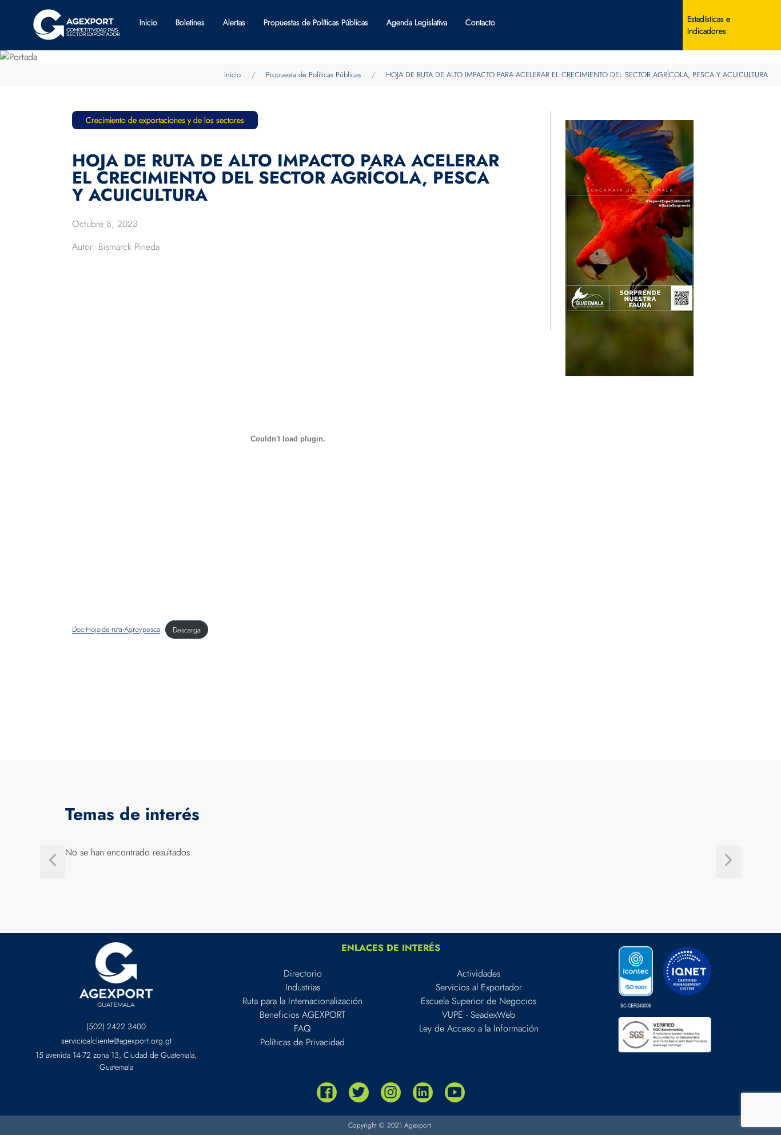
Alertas (234, 22)
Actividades (478, 973)
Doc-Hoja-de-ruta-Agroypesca (116, 629)
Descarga (187, 629)
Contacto (480, 22)
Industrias (302, 987)
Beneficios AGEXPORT (302, 1014)
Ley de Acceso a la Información (479, 1028)
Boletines (190, 22)
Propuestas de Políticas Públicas (316, 22)
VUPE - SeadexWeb (478, 1014)
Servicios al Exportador (479, 987)
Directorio (303, 973)
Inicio (148, 22)
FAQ (302, 1028)
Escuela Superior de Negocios (478, 1000)
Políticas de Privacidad (302, 1042)
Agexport (417, 1125)
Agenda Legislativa (416, 22)
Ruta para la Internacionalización (302, 1000)
